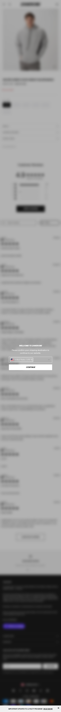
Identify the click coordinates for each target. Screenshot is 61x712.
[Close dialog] (58, 708)
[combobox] (22, 359)
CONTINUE (30, 367)
